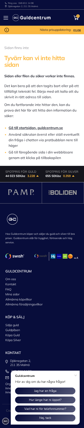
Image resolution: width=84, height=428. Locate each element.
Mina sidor (12, 294)
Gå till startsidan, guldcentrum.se (36, 128)
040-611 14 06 (26, 3)
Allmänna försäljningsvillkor (24, 304)
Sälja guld (12, 325)
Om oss (10, 279)
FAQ (8, 289)
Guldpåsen (12, 330)
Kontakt (10, 284)
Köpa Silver (13, 340)
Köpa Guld (12, 335)
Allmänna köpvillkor (18, 299)
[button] (76, 17)
